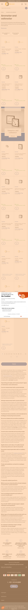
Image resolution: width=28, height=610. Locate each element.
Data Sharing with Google (7, 309)
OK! (21, 316)
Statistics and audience (6, 310)
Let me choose (7, 316)
